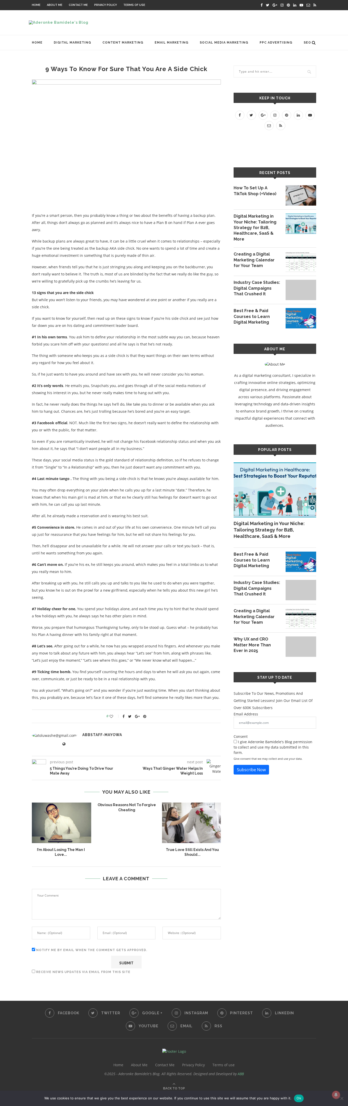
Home (36, 5)
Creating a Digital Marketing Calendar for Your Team (254, 260)
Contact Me (78, 5)
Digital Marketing (72, 42)
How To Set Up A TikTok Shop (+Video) (255, 190)
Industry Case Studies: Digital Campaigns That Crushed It (257, 288)
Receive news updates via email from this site (82, 972)
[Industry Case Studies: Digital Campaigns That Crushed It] (301, 290)
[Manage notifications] (336, 1095)
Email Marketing (172, 42)
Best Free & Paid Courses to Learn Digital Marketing (252, 316)
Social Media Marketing (224, 42)
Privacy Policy (105, 5)
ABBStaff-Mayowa (102, 735)
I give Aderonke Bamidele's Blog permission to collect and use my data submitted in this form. (273, 747)
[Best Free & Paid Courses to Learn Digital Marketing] (301, 318)
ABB (241, 1073)
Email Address (246, 714)
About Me (54, 5)
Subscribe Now (251, 769)
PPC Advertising (276, 42)
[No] (341, 1098)
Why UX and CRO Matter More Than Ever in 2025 (252, 645)
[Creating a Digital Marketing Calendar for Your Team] (301, 261)
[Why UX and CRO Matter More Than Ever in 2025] (301, 646)
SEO (307, 42)
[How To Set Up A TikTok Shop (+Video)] (301, 195)
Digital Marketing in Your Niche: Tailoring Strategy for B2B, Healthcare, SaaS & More (255, 228)
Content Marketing (122, 42)
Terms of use (134, 5)
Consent (241, 736)
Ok (299, 1098)
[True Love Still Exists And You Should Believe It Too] (192, 823)
